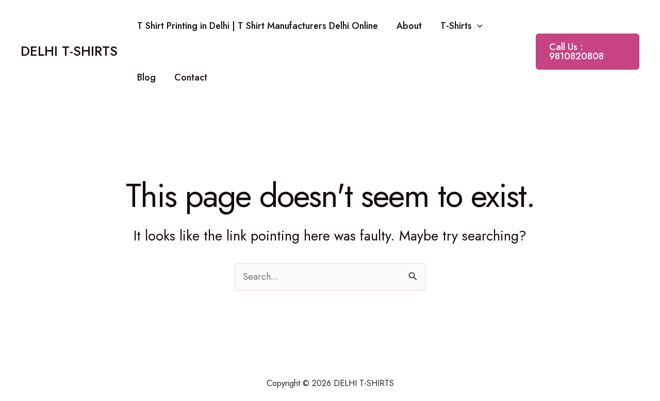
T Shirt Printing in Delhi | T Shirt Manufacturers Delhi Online (257, 26)
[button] (477, 26)
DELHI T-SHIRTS (69, 51)
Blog (146, 77)
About (409, 26)
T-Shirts (456, 26)
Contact (190, 77)
